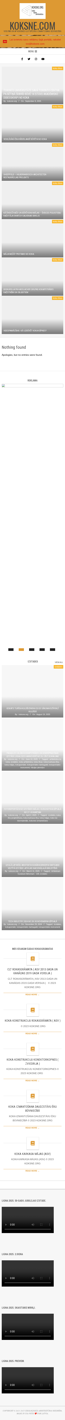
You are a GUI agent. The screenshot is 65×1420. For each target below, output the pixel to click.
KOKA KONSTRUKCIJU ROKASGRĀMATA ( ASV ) (32, 1020)
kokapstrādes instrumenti (49, 927)
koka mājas (9, 765)
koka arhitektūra (26, 762)
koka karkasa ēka (51, 762)
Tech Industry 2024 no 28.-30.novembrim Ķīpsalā (32, 921)
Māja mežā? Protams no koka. (18, 254)
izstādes (58, 667)
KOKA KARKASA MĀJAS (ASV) (32, 1154)
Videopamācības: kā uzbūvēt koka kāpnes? (25, 330)
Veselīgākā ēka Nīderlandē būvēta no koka (25, 139)
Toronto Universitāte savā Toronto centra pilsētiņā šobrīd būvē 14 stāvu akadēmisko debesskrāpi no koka (31, 94)
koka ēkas (57, 68)
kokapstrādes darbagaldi (37, 765)
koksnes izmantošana (38, 821)
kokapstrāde (20, 765)
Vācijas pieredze (38, 767)
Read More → (32, 994)
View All (59, 662)
